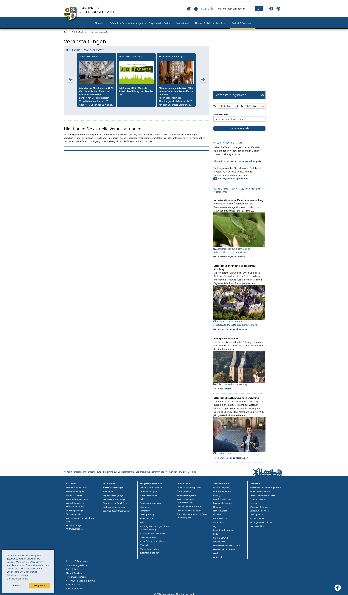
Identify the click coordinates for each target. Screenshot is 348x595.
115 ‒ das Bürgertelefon (151, 487)
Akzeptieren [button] (39, 586)
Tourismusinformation (76, 577)
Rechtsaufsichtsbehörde (114, 507)
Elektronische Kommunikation (151, 471)
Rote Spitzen (225, 388)
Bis (241, 106)
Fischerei (217, 514)
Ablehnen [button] (17, 586)
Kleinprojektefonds (75, 588)
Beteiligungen (256, 514)
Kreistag (253, 503)
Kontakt (68, 471)
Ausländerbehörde (148, 495)
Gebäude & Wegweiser (186, 495)
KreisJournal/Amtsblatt (76, 487)
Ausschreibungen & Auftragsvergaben (185, 501)
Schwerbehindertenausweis (152, 533)
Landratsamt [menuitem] (182, 23)
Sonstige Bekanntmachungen (116, 511)
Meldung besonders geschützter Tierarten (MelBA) (155, 528)
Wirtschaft (218, 557)
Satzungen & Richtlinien (261, 522)
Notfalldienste (219, 541)
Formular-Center (147, 518)
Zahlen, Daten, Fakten (260, 491)
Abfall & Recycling (221, 487)
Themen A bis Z (221, 483)
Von (215, 106)
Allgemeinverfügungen (113, 495)
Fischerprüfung (147, 514)
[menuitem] (239, 95)
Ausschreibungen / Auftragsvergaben (74, 527)
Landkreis (255, 483)
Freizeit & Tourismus (79, 32)
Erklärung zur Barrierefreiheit (118, 471)
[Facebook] (271, 9)
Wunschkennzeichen (149, 549)
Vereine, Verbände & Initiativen (80, 580)
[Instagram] (278, 9)
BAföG (142, 499)
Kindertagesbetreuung (223, 530)
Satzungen (108, 491)
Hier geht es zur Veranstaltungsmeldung (235, 161)
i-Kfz (142, 522)
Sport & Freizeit (73, 584)
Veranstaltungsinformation (233, 329)
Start (65, 32)
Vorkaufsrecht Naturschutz (152, 541)
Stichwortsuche (220, 114)
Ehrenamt (217, 507)
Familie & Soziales (221, 510)
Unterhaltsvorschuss (149, 537)
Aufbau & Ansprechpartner (188, 487)
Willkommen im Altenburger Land (265, 487)
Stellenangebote (73, 514)
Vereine (216, 553)
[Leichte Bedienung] (188, 9)
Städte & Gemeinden (259, 510)
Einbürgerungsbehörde (150, 503)
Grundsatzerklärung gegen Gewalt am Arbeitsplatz (192, 516)
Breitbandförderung (222, 503)
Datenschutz (94, 471)
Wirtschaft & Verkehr (259, 507)
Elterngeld (144, 507)
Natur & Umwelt (220, 538)
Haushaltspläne (257, 526)
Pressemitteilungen (75, 491)
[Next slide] (203, 80)
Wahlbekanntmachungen (114, 499)
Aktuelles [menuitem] (99, 23)
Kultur (216, 534)
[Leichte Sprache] (196, 9)
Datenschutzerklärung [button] (17, 579)
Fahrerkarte (145, 510)
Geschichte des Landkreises (262, 495)
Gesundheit (218, 522)
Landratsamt (183, 483)
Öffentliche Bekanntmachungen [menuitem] (126, 23)
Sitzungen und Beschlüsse (115, 503)
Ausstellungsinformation (232, 256)
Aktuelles (71, 483)
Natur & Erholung (74, 573)
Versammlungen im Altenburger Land (81, 520)
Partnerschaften (257, 518)
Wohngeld (144, 545)
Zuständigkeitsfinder (149, 552)
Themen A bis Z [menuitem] (203, 23)
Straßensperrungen (75, 510)
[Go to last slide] (70, 80)
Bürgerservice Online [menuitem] (159, 23)
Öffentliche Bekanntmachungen (113, 485)
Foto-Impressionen (258, 499)
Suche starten (237, 128)
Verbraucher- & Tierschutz (225, 549)
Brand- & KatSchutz (222, 499)
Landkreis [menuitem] (221, 23)
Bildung (216, 495)
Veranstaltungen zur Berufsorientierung (75, 505)
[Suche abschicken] (259, 8)
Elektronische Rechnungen (188, 510)
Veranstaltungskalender (77, 499)
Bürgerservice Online (151, 483)
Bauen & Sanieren (74, 495)
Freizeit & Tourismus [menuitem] (242, 23)
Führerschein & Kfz (222, 518)
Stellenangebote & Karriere (188, 506)
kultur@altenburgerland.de (233, 178)
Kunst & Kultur (73, 569)
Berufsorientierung (222, 491)
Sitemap (192, 471)
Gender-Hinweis (177, 471)
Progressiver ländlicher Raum (226, 545)
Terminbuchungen (148, 491)
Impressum (80, 471)
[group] (96, 80)
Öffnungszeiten (183, 491)
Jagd (215, 526)
